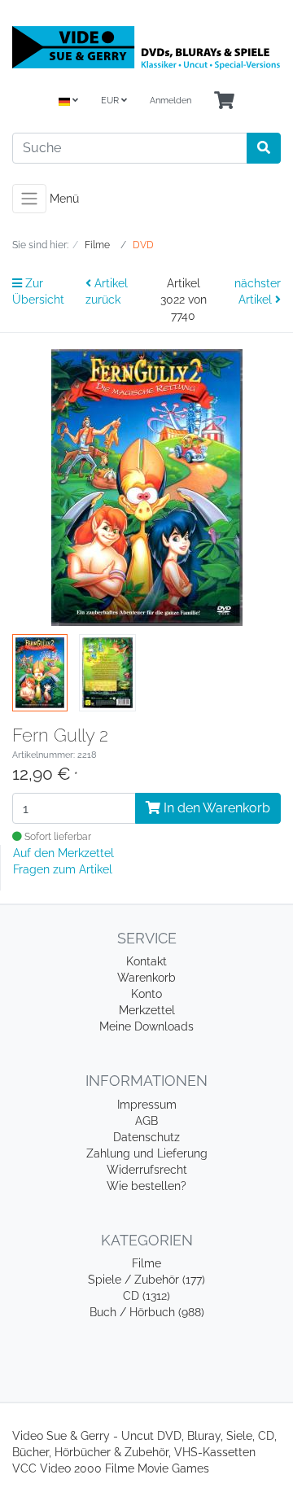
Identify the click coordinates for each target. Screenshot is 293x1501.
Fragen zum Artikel (62, 869)
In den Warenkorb (215, 808)
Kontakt (146, 961)
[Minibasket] (224, 101)
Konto (146, 993)
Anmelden (170, 100)
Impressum (147, 1104)
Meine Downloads (146, 1026)
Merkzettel (147, 1010)
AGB (146, 1120)
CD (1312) (146, 1295)
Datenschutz (146, 1137)
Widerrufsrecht (147, 1169)
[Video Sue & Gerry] (146, 47)
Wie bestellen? (146, 1185)
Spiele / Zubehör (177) (146, 1279)
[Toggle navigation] (29, 198)
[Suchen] (264, 148)
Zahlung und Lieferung (147, 1153)
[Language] (68, 101)
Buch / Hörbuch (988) (147, 1312)
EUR (111, 100)
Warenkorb (146, 977)
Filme (146, 1263)
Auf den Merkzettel (63, 853)
